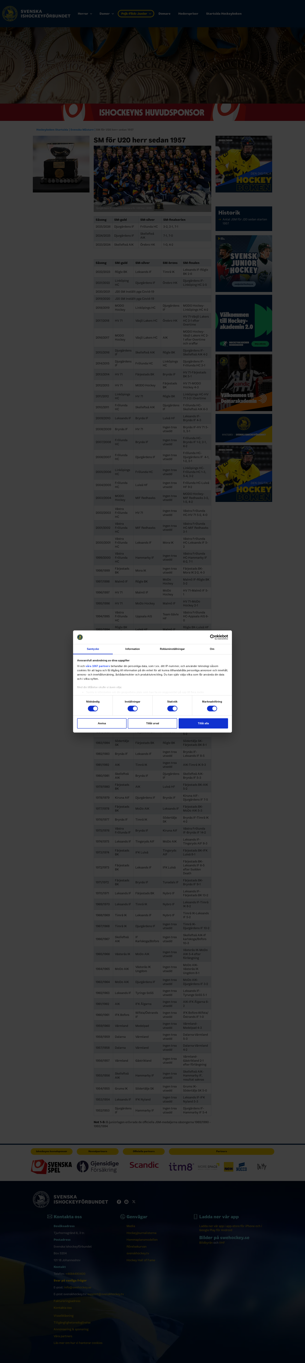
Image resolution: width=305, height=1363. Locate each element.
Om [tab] (212, 648)
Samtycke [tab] (93, 648)
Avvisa (102, 723)
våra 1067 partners (98, 666)
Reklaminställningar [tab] (172, 648)
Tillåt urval (152, 723)
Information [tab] (132, 648)
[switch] (133, 708)
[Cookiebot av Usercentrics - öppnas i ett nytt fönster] (212, 637)
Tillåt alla (203, 723)
